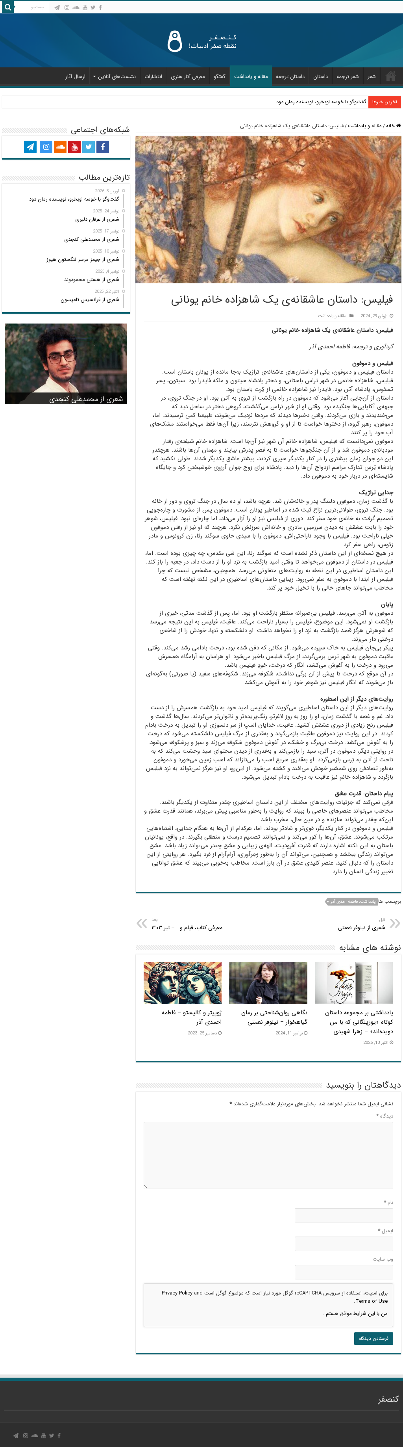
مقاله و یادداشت (251, 77)
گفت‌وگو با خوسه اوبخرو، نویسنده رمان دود (321, 102)
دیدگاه (384, 1116)
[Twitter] (93, 7)
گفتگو (220, 77)
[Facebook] (100, 7)
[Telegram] (57, 7)
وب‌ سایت (383, 1259)
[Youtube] (85, 7)
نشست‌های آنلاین (117, 77)
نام (388, 1202)
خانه (391, 126)
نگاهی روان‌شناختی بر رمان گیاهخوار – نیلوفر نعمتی (274, 1017)
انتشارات (153, 77)
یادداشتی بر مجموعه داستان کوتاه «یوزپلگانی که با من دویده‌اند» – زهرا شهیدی (359, 1022)
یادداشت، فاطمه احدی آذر (353, 901)
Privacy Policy (177, 1293)
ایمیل (385, 1231)
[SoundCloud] (76, 7)
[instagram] (67, 7)
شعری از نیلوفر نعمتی (361, 924)
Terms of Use (371, 1301)
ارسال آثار (75, 77)
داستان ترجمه (290, 77)
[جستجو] (8, 7)
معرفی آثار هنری (188, 77)
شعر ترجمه (347, 77)
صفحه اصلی (391, 75)
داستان (320, 77)
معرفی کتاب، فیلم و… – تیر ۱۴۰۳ (187, 924)
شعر (372, 77)
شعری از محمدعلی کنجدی (86, 399)
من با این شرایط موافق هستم (356, 1313)
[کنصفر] (201, 40)
